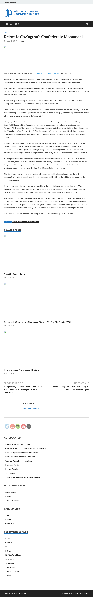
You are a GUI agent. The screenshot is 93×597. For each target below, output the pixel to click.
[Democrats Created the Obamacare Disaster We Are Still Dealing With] (46, 284)
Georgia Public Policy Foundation (19, 461)
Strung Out (9, 563)
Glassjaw (9, 542)
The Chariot (10, 567)
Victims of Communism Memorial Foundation (24, 477)
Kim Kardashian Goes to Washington (21, 370)
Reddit (8, 519)
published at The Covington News (46, 73)
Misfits (8, 551)
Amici (7, 515)
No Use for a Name (13, 555)
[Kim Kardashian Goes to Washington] (46, 332)
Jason (23, 41)
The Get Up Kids (12, 571)
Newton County (31, 221)
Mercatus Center (12, 465)
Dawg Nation (10, 492)
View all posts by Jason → (32, 408)
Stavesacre (9, 559)
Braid (7, 538)
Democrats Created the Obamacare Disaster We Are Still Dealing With (37, 322)
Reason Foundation (13, 469)
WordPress (75, 593)
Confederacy (17, 221)
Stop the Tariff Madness (15, 274)
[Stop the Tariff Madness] (46, 236)
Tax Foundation (11, 473)
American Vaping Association (17, 444)
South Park (9, 523)
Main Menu (14, 24)
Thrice (8, 575)
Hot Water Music (12, 547)
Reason (8, 496)
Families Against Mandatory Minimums (21, 452)
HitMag (86, 593)
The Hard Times (12, 500)
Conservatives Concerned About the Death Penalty (26, 448)
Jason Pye (22, 593)
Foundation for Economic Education (20, 456)
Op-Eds (6, 32)
